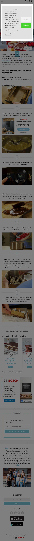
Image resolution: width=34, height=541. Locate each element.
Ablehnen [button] (26, 19)
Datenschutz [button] (8, 35)
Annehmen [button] (26, 25)
